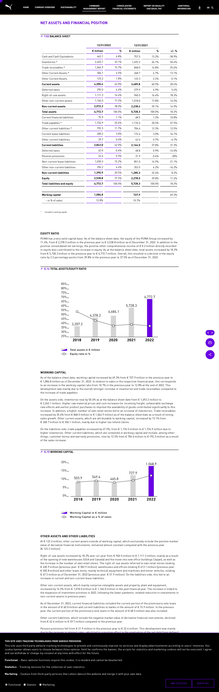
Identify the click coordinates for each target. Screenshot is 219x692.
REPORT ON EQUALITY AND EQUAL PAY (154, 7)
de (208, 7)
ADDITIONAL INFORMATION (184, 7)
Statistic (31, 684)
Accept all (203, 683)
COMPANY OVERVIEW (45, 7)
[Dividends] (208, 332)
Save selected (178, 683)
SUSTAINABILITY (68, 7)
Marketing (48, 684)
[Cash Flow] (212, 332)
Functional (14, 684)
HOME (26, 7)
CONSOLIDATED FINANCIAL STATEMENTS (124, 7)
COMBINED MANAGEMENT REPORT (94, 7)
